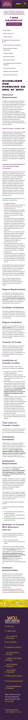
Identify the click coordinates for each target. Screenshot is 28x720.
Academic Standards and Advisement (12, 45)
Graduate (19, 541)
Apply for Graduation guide (8, 498)
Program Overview (7, 37)
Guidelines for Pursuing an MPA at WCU (12, 41)
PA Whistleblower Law (15, 681)
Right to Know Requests (12, 665)
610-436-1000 (9, 626)
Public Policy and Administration (17, 12)
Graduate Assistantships (18, 590)
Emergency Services (14, 647)
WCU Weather (11, 642)
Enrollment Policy (16, 454)
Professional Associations (9, 68)
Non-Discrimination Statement (14, 687)
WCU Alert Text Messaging (12, 637)
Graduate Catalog (20, 456)
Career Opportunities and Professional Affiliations (12, 64)
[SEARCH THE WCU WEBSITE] (25, 3)
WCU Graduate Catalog (14, 278)
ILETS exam (8, 195)
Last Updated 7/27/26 (13, 712)
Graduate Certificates (8, 53)
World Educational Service (10, 206)
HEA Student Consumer (11, 671)
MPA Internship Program (9, 60)
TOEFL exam (21, 193)
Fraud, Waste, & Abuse (14, 676)
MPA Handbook (7, 30)
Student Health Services (19, 256)
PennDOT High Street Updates (14, 659)
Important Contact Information (10, 71)
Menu (18, 4)
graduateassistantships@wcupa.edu (10, 589)
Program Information (8, 33)
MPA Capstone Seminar (8, 56)
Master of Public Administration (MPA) (12, 13)
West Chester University (9, 11)
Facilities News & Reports (13, 653)
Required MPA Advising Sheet (10, 74)
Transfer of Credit (13, 352)
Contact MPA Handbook (14, 24)
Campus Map (11, 631)
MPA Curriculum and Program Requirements (10, 49)
